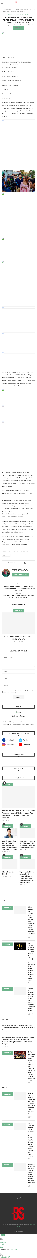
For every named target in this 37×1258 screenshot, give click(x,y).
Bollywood (6, 551)
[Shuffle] (0, 1243)
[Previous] (0, 1235)
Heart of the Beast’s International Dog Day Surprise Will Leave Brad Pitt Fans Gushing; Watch (31, 1103)
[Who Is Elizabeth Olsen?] (9, 864)
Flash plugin (13, 1249)
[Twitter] (20, 1197)
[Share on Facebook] (22, 563)
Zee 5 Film (6, 555)
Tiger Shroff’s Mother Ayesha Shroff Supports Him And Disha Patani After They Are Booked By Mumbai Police (27, 877)
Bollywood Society (7, 9)
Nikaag (16, 551)
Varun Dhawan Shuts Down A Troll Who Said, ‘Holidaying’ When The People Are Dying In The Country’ (9, 845)
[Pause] (3, 1235)
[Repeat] (3, 1243)
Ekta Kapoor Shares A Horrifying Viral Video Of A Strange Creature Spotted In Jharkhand (27, 844)
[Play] (1, 1235)
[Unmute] (2, 1248)
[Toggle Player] (0, 1241)
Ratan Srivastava (14, 25)
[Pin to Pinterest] (27, 563)
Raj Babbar (24, 551)
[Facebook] (16, 1197)
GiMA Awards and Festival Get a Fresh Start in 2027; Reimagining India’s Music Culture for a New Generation (31, 920)
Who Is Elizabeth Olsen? (8, 873)
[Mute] (1, 1248)
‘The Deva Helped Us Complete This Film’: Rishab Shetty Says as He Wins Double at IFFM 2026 (31, 1173)
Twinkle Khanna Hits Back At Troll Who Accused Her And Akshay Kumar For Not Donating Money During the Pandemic (18, 814)
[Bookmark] (35, 3)
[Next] (4, 1235)
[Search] (32, 3)
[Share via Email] (28, 563)
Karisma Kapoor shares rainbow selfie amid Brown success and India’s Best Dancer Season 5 (18, 1027)
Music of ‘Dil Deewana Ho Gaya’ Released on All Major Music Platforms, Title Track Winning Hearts (31, 999)
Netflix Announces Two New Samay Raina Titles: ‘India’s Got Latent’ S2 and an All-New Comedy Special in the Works (31, 1065)
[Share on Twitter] (25, 563)
